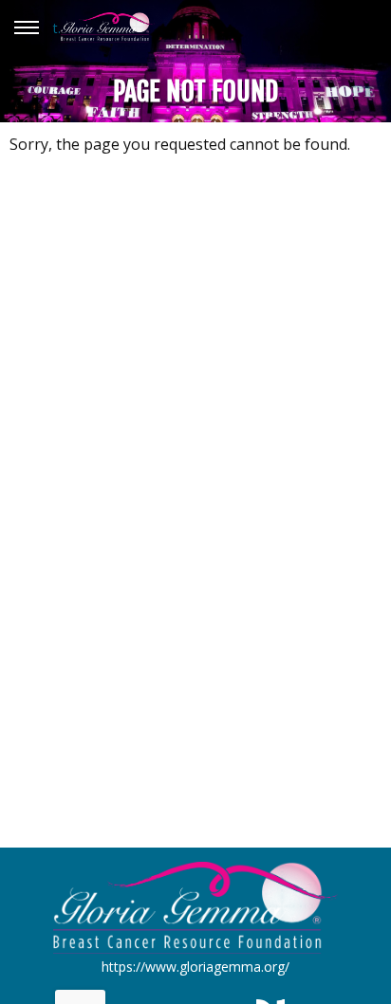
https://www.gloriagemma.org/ (195, 967)
